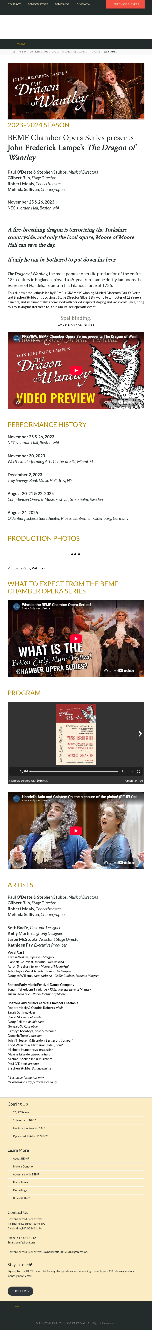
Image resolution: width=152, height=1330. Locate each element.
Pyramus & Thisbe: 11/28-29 (31, 1136)
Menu (17, 1306)
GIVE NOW (83, 4)
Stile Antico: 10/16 (24, 1120)
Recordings (20, 1190)
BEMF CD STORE (38, 4)
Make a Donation (23, 1166)
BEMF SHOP (62, 4)
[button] (148, 3)
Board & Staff (21, 1198)
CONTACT (14, 4)
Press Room (20, 1182)
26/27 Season (21, 1112)
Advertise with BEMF (26, 1174)
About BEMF (21, 1158)
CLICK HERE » (20, 1291)
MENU (21, 43)
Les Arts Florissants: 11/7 (29, 1128)
